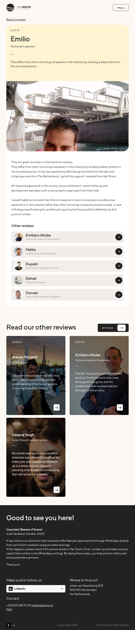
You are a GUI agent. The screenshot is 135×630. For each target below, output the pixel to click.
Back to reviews (16, 19)
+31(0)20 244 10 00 (18, 605)
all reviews (107, 327)
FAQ (9, 609)
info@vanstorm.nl (42, 605)
